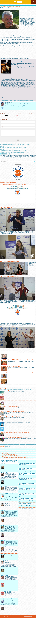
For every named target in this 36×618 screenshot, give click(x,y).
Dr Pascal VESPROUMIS (4, 353)
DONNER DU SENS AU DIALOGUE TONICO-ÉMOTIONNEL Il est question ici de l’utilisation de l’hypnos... (20, 438)
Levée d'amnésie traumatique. (6, 591)
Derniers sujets (2, 446)
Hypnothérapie (18, 2)
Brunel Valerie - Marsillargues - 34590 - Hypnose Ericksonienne (25, 479)
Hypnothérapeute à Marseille (28, 113)
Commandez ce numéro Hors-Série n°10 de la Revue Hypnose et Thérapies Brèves (5, 74)
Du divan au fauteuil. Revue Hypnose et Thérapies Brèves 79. (10, 401)
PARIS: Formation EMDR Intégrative (6, 207)
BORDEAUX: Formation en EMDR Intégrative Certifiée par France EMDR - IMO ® (13, 184)
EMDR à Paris (9, 113)
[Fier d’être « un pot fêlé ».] (9, 10)
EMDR (2, 113)
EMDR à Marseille (6, 113)
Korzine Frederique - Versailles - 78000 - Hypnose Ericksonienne (26, 469)
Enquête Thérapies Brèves (5, 453)
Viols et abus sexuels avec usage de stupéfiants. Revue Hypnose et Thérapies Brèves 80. (8, 582)
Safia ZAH (2, 525)
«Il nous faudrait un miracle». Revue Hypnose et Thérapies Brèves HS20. (11, 150)
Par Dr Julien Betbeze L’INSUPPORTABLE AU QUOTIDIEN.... (13, 407)
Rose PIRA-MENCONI (4, 560)
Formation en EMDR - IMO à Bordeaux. (7, 493)
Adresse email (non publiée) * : (4, 123)
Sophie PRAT (3, 532)
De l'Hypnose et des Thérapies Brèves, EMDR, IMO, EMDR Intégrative (12, 6)
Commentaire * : (2, 129)
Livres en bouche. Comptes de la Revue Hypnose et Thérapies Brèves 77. (12, 411)
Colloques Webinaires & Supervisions (19, 157)
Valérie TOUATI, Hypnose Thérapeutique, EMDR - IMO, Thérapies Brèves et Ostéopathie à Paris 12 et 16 (17, 378)
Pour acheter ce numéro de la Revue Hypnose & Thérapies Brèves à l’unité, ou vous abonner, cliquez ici (17, 100)
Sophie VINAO (3, 510)
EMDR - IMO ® (26, 616)
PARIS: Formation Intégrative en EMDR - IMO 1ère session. (9, 261)
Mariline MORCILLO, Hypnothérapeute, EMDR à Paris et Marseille (2, 107)
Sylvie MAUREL (3, 546)
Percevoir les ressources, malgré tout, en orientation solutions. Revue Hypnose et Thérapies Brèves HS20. (16, 148)
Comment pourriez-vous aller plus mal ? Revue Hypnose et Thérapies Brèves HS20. (12, 152)
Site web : (2, 126)
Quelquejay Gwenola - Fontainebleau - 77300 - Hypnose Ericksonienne (27, 504)
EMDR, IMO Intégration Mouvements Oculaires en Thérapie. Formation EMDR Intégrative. (9, 461)
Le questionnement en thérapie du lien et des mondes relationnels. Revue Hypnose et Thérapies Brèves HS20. (16, 145)
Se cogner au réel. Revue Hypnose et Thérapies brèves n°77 (10, 416)
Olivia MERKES (3, 540)
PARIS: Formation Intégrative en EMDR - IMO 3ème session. (9, 326)
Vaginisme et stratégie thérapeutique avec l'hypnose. (8, 390)
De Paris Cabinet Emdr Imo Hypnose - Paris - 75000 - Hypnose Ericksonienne (27, 489)
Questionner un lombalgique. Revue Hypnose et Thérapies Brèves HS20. (11, 147)
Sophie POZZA (3, 568)
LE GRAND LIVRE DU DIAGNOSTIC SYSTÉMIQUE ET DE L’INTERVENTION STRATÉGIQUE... (18, 422)
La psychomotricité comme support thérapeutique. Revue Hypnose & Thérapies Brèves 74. (14, 437)
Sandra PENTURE (4, 502)
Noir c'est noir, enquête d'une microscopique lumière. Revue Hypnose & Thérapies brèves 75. (15, 432)
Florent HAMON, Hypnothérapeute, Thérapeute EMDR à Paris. (10, 366)
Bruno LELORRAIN (4, 486)
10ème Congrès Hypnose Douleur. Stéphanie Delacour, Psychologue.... (15, 391)
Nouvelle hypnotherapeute (5, 451)
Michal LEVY (3, 606)
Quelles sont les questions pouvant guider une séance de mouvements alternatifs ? (12, 144)
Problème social (4, 452)
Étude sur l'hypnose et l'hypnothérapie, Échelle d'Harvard (10, 455)
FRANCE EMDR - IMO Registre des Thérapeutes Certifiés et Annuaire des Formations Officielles (18, 164)
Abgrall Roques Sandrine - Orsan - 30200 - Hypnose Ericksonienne (26, 509)
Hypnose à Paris (13, 113)
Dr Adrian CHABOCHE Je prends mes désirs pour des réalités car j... (14, 417)
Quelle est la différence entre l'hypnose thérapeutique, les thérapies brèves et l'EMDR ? (15, 457)
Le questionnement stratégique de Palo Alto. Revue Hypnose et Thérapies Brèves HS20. (13, 151)
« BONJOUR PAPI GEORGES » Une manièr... (11, 396)
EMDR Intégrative (18, 179)
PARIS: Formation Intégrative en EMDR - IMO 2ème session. (9, 276)
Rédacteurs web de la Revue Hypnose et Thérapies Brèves (9, 155)
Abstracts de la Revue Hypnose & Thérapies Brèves (27, 155)
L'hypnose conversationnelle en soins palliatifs (8, 454)
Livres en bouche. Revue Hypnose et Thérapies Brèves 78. (9, 406)
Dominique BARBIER (4, 575)
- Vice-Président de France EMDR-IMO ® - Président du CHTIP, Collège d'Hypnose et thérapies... (21, 361)
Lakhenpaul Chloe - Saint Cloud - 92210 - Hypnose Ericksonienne (26, 466)
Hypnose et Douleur (18, 113)
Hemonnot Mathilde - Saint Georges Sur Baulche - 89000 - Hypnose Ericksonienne (26, 476)
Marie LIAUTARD (4, 479)
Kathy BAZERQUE (4, 554)
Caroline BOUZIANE (4, 472)
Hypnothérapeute (22, 113)
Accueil (1, 6)
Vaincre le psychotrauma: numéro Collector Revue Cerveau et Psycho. (8, 599)
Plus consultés (7, 446)
